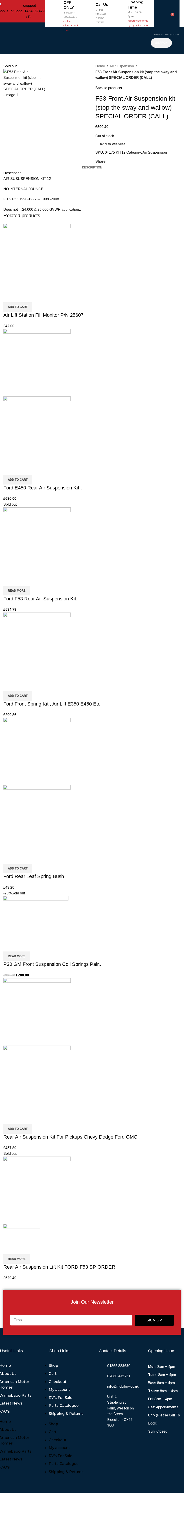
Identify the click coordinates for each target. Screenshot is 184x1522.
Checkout (57, 1382)
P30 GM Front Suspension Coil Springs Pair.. (52, 964)
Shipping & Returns (66, 1413)
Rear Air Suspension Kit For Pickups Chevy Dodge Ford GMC (70, 1137)
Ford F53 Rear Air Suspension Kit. (40, 599)
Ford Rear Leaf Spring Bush (33, 876)
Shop (53, 1365)
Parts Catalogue (64, 1405)
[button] (96, 40)
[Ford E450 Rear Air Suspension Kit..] (37, 362)
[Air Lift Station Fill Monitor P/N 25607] (37, 257)
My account (59, 1389)
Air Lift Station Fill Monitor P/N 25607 (43, 315)
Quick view (21, 296)
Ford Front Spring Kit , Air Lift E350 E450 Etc (51, 704)
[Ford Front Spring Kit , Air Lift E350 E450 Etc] (37, 646)
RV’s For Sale (60, 1398)
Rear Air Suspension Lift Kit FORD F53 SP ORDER (59, 1267)
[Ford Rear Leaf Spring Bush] (37, 751)
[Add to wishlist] (33, 296)
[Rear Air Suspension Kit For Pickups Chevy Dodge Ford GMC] (37, 1011)
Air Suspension (122, 66)
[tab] (92, 168)
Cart (53, 1374)
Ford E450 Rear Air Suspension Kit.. (42, 488)
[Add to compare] (9, 296)
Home (100, 66)
